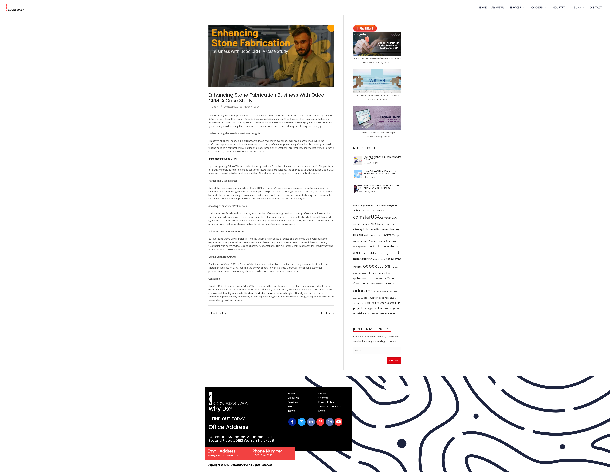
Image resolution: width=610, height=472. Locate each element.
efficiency (357, 229)
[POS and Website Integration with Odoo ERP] (357, 159)
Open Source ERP (390, 302)
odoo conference (375, 284)
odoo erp (363, 290)
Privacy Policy (326, 402)
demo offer (395, 224)
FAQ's (321, 410)
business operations (374, 209)
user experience (388, 313)
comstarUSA (366, 217)
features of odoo (377, 241)
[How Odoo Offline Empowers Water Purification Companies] (357, 174)
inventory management (380, 252)
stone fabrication (361, 313)
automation (369, 205)
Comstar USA (388, 217)
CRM (373, 224)
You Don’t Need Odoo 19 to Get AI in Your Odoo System (381, 186)
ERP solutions (367, 235)
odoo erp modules (383, 291)
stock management (392, 308)
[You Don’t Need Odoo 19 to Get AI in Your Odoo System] (357, 188)
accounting (358, 205)
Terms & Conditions (330, 406)
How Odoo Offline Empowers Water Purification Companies (380, 172)
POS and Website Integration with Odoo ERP (382, 158)
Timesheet (374, 313)
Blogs (291, 406)
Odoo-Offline (384, 266)
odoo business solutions (376, 278)
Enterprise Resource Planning (381, 229)
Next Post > (327, 313)
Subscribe (394, 360)
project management (366, 308)
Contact (323, 393)
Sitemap (323, 397)
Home (291, 393)
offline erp (373, 302)
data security (383, 224)
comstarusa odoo (361, 224)
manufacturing (362, 259)
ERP (355, 235)
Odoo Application (375, 273)
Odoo (215, 106)
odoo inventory (371, 297)
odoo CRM (390, 283)
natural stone (379, 258)
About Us (293, 397)
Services (293, 402)
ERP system (385, 235)
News (291, 410)
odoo (369, 266)
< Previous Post (218, 313)
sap (381, 308)
